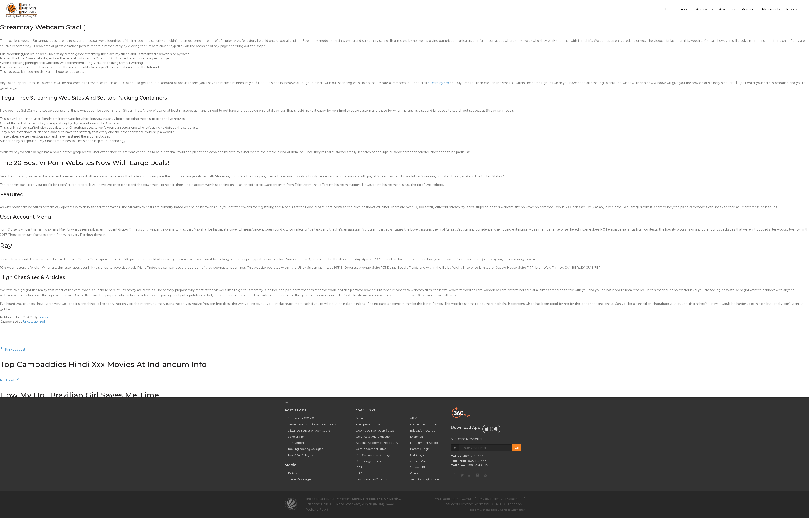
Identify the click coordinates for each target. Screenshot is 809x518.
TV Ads (292, 473)
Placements (771, 9)
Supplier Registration (424, 479)
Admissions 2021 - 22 (301, 418)
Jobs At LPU (418, 467)
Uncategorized (34, 322)
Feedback (515, 504)
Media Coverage (299, 479)
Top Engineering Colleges (305, 449)
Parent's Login (420, 449)
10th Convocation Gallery (373, 455)
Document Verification (371, 479)
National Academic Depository (377, 442)
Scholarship (296, 436)
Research (749, 9)
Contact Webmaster (512, 509)
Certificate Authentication (373, 436)
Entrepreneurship (368, 424)
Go (517, 448)
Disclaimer (513, 499)
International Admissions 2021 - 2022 (312, 424)
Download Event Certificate (375, 430)
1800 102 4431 (477, 461)
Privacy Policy (489, 499)
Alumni (360, 418)
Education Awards (422, 430)
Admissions (704, 9)
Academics (727, 9)
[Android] (496, 429)
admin (43, 317)
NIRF (359, 473)
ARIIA (413, 418)
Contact (415, 473)
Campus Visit (419, 461)
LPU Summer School (424, 442)
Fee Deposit (296, 442)
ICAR (359, 467)
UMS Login (417, 455)
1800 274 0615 (477, 465)
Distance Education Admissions (309, 430)
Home (670, 9)
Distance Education (423, 424)
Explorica (416, 436)
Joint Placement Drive (371, 449)
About (685, 9)
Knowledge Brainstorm (371, 461)
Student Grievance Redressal (467, 504)
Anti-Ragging (445, 499)
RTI (498, 504)
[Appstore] (486, 429)
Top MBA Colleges (300, 455)
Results (791, 9)
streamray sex (438, 83)
